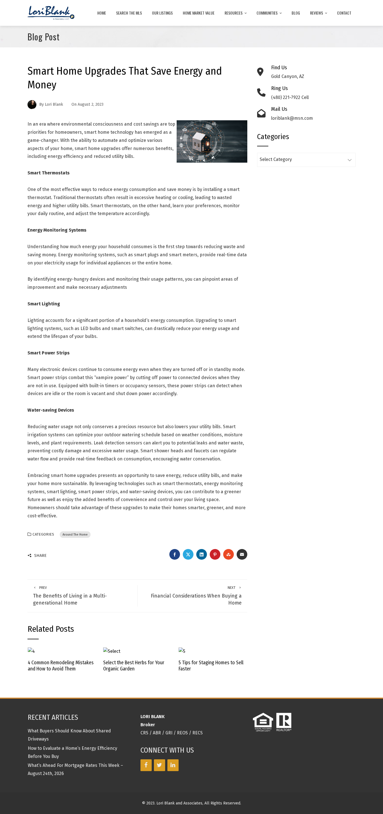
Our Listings (162, 13)
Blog (296, 13)
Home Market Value (198, 13)
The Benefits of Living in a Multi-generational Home (70, 595)
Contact (344, 13)
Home (101, 13)
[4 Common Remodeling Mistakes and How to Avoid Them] (31, 651)
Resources (234, 13)
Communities (267, 13)
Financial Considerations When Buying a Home (196, 595)
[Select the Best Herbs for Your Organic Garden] (111, 651)
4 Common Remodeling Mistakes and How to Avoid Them (61, 666)
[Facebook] (146, 765)
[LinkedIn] (173, 765)
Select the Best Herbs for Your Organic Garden (133, 666)
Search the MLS (129, 13)
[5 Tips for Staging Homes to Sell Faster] (182, 651)
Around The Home (75, 534)
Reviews (316, 13)
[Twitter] (159, 765)
